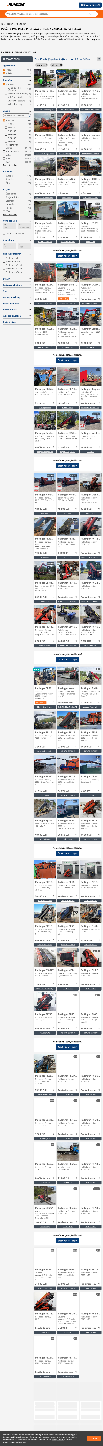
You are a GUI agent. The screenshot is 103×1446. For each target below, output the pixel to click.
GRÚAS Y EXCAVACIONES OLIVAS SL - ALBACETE (52, 303)
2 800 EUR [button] (86, 791)
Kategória (7, 80)
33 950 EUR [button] (41, 791)
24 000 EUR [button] (63, 641)
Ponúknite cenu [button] (42, 193)
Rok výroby (8, 240)
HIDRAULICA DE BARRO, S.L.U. (46, 989)
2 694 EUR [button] (40, 403)
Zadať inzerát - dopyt (67, 255)
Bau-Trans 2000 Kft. (90, 198)
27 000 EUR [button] (86, 703)
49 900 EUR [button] (63, 105)
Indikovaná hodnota (12, 285)
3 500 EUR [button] (40, 343)
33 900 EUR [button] (63, 1029)
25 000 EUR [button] (41, 299)
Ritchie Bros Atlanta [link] (67, 303)
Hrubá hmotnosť (11, 303)
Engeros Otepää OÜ (44, 347)
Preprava (10, 23)
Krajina (6, 189)
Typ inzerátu (9, 66)
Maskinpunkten (45, 407)
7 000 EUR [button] (63, 1328)
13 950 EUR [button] (86, 509)
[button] (17, 59)
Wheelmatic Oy (67, 347)
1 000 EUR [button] (40, 985)
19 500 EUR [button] (41, 553)
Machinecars (90, 347)
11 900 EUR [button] (63, 447)
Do (19, 244)
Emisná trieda (9, 322)
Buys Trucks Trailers (44, 945)
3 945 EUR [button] (63, 985)
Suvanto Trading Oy (44, 751)
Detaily (6, 279)
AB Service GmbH (67, 109)
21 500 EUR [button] (41, 1284)
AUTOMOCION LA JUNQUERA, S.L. (70, 1420)
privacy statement (9, 1442)
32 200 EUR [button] (86, 940)
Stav (5, 291)
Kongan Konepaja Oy (45, 452)
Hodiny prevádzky (11, 297)
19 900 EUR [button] (41, 105)
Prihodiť (62, 299)
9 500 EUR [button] (86, 641)
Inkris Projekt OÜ (90, 645)
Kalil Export (90, 513)
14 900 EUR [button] (86, 747)
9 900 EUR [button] (40, 1134)
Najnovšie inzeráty (12, 254)
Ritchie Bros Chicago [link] (44, 707)
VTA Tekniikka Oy (44, 839)
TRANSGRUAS (90, 989)
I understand (94, 1438)
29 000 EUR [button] (63, 1178)
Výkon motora (10, 310)
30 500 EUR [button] (63, 403)
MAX (20, 224)
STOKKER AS (67, 1332)
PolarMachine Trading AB (67, 707)
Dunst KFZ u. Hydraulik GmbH (92, 557)
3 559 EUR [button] (63, 237)
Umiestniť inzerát (91, 5)
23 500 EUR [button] (63, 747)
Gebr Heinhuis (67, 407)
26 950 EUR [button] (63, 835)
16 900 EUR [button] (63, 343)
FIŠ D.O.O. (90, 795)
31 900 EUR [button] (63, 940)
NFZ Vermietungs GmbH (90, 109)
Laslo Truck (90, 242)
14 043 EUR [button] (41, 1222)
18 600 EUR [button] (41, 835)
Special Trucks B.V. (67, 901)
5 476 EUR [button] (63, 193)
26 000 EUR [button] (41, 149)
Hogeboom (45, 557)
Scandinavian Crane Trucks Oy (69, 645)
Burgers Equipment (45, 1288)
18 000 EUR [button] (86, 149)
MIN (5, 224)
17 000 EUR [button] (86, 105)
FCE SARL (90, 452)
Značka (6, 111)
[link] (45, 78)
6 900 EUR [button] (40, 641)
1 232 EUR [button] (40, 237)
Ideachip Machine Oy (90, 707)
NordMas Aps (45, 1226)
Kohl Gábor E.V (67, 198)
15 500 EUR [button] (63, 149)
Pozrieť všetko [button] (11, 144)
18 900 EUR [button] (86, 447)
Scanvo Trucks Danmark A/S (68, 601)
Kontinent (8, 171)
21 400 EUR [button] (86, 237)
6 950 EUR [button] (63, 553)
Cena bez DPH (10, 221)
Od (4, 244)
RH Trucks (67, 557)
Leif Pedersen (68, 989)
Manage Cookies (58, 1440)
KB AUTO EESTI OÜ (68, 751)
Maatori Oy (45, 601)
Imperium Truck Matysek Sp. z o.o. (48, 109)
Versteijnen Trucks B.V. (90, 303)
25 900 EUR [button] (41, 597)
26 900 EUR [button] (41, 896)
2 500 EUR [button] (40, 1416)
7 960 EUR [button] (40, 747)
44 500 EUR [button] (86, 343)
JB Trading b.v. (45, 1138)
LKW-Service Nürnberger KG (45, 198)
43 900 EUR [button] (63, 791)
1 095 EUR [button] (86, 193)
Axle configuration (12, 316)
